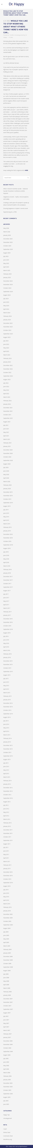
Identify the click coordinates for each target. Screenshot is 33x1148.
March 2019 (6, 524)
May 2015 (6, 685)
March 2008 (6, 988)
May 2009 (6, 939)
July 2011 (5, 847)
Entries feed (6, 1132)
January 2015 (7, 699)
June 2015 (6, 682)
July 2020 (5, 467)
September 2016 (8, 629)
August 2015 (6, 675)
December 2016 (7, 619)
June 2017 (6, 597)
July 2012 (5, 805)
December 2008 (7, 956)
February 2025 (7, 274)
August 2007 (6, 1013)
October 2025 (7, 246)
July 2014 (5, 721)
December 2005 (7, 1083)
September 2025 (8, 249)
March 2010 (6, 904)
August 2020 (6, 464)
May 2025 (6, 263)
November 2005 (8, 1086)
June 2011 (6, 851)
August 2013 (6, 759)
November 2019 (8, 495)
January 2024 (7, 320)
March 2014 (6, 735)
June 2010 (6, 893)
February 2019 (7, 527)
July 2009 (5, 932)
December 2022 (7, 365)
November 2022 (8, 369)
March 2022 (6, 397)
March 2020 (6, 481)
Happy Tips (6, 1115)
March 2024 (6, 312)
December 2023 (7, 323)
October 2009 (7, 921)
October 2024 (7, 288)
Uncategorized (19, 35)
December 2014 (7, 703)
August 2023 (6, 337)
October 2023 (7, 330)
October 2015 (7, 668)
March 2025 (6, 270)
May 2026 (6, 228)
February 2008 (7, 991)
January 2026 (7, 235)
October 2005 (7, 1090)
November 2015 (8, 664)
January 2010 (7, 911)
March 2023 (6, 355)
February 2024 (7, 316)
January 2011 (7, 868)
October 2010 (7, 879)
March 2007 (6, 1030)
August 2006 (6, 1055)
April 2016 (6, 647)
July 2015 (5, 678)
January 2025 (7, 277)
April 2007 (6, 1027)
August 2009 (6, 928)
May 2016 (6, 643)
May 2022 (6, 390)
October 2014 (7, 710)
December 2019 (7, 492)
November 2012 (8, 791)
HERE (26, 170)
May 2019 (6, 517)
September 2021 (8, 418)
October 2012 (7, 794)
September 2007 (8, 1009)
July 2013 (5, 763)
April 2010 (6, 900)
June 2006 (6, 1062)
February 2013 (7, 780)
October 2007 (7, 1006)
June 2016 (6, 640)
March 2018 (6, 566)
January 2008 (7, 995)
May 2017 (6, 601)
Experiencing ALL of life (10, 212)
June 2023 (6, 344)
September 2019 (8, 502)
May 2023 (6, 348)
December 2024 (7, 281)
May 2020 (6, 474)
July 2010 (5, 889)
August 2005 (6, 1097)
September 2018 (8, 545)
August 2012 (6, 802)
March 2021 (6, 439)
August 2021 (6, 422)
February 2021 (7, 443)
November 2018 (8, 538)
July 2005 (5, 1101)
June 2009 (6, 935)
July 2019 (5, 509)
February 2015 (7, 696)
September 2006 (8, 1051)
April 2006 (6, 1069)
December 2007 (7, 999)
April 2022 (6, 393)
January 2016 (7, 657)
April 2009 (6, 942)
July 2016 (5, 636)
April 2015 (6, 689)
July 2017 (5, 594)
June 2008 (6, 977)
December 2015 (7, 661)
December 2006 (7, 1041)
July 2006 (5, 1058)
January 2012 (7, 826)
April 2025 (6, 267)
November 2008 (8, 960)
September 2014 (8, 714)
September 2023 (8, 334)
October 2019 (7, 499)
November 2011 (8, 833)
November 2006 (8, 1044)
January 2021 (7, 446)
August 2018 (6, 548)
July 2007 (5, 1016)
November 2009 (8, 918)
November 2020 (8, 453)
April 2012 (6, 816)
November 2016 (8, 622)
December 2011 (7, 830)
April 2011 (6, 858)
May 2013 (6, 770)
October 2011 (7, 837)
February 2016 (7, 654)
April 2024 (6, 309)
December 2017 (7, 576)
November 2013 (8, 749)
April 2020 (6, 478)
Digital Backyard (23, 1146)
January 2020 (7, 488)
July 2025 (5, 256)
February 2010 (7, 907)
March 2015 (6, 692)
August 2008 (6, 970)
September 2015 (8, 671)
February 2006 (7, 1076)
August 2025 (6, 253)
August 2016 (6, 633)
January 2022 (7, 404)
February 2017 (7, 612)
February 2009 (7, 949)
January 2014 (7, 742)
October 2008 (7, 963)
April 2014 (6, 731)
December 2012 (7, 787)
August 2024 (6, 295)
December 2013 (7, 745)
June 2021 (6, 429)
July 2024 (5, 298)
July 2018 (5, 552)
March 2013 (6, 777)
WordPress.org (7, 1139)
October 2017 (7, 583)
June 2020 (6, 471)
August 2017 (6, 590)
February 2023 (7, 358)
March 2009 (6, 946)
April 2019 (6, 520)
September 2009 (8, 925)
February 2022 (7, 400)
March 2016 (6, 650)
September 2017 (8, 587)
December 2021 (7, 407)
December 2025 (7, 239)
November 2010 (8, 875)
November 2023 (8, 327)
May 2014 (6, 728)
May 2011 (6, 854)
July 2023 (5, 341)
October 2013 (7, 752)
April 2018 (6, 562)
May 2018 (6, 559)
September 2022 (8, 376)
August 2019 (6, 506)
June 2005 (6, 1104)
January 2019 (7, 531)
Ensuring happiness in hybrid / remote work (15, 208)
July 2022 (5, 383)
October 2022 (7, 372)
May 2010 (6, 897)
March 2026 (6, 232)
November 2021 (8, 411)
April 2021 (6, 436)
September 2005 (8, 1094)
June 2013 (6, 766)
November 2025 (8, 242)
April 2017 (6, 604)
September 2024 (8, 291)
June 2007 (6, 1020)
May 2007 (6, 1023)
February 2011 (7, 865)
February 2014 (7, 738)
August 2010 (6, 886)
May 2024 (6, 305)
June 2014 (6, 724)
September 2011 (8, 840)
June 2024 (6, 302)
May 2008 (6, 981)
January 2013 (7, 784)
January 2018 (7, 573)
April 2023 (6, 351)
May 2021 (6, 432)
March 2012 (6, 819)
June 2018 (6, 555)
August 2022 (6, 379)
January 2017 (7, 615)
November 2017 (8, 580)
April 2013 (6, 773)
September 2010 (8, 882)
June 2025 (6, 260)
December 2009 (7, 914)
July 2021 (5, 425)
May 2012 (6, 812)
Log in (5, 1129)
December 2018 (7, 534)
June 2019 (6, 513)
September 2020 (8, 460)
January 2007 (7, 1037)
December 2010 (7, 872)
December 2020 (7, 450)
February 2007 (7, 1034)
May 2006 (6, 1065)
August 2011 (6, 844)
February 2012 (7, 823)
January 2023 (7, 362)
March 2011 (6, 861)
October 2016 (7, 626)
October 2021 (7, 415)
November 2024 (8, 284)
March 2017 (6, 608)
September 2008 (8, 967)
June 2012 (6, 809)
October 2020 (7, 457)
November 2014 (8, 707)
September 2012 (8, 798)
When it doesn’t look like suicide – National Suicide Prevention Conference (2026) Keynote (15, 191)
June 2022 (6, 386)
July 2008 (5, 974)
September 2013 (8, 756)
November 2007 (8, 1002)
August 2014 (6, 717)
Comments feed (8, 1136)
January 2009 (7, 953)
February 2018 (7, 569)
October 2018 (7, 541)
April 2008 (6, 984)
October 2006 (7, 1048)
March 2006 (6, 1072)
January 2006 (7, 1079)
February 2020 (7, 485)
